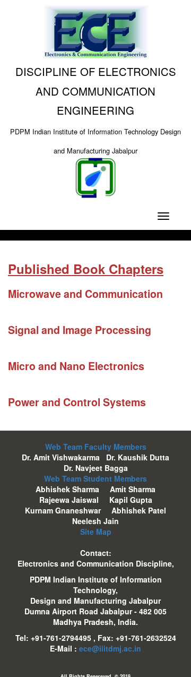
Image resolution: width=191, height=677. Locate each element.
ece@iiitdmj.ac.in (110, 648)
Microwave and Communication (85, 293)
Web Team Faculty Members (95, 446)
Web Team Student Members (95, 478)
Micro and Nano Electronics (76, 365)
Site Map (95, 531)
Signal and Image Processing (79, 329)
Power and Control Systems (77, 402)
